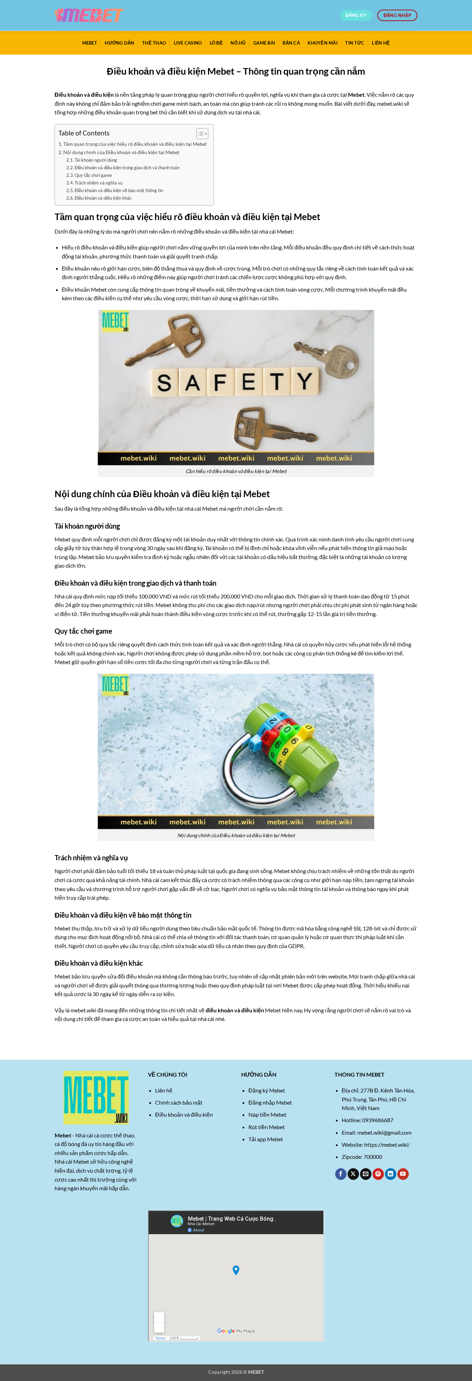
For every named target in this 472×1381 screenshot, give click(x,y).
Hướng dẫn (119, 43)
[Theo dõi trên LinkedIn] (390, 1174)
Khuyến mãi (323, 43)
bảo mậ (190, 1102)
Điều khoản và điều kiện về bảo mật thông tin (119, 190)
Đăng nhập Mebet (270, 1102)
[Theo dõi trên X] (353, 1174)
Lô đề (216, 43)
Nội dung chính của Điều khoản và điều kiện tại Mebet (121, 152)
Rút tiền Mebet (266, 1127)
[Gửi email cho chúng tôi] (365, 1174)
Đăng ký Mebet (266, 1090)
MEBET (89, 43)
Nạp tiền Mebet (267, 1114)
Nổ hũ (237, 43)
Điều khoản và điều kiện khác (103, 198)
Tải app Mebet (265, 1139)
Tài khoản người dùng (96, 160)
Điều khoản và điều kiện (184, 1114)
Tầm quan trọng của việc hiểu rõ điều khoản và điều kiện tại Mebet (135, 144)
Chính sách (168, 1102)
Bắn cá (291, 43)
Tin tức (354, 43)
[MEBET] (89, 15)
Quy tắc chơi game (93, 175)
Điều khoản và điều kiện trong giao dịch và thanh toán (127, 167)
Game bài (264, 43)
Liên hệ (381, 43)
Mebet (356, 94)
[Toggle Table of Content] (199, 134)
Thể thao (154, 43)
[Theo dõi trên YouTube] (403, 1174)
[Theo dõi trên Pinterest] (378, 1174)
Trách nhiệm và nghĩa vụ (99, 183)
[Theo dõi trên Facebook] (341, 1174)
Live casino (188, 43)
